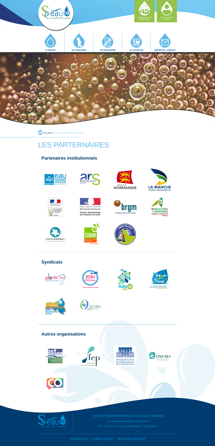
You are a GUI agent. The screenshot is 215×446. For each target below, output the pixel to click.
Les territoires (79, 50)
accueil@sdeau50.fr (133, 426)
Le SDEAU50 (50, 50)
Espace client (103, 438)
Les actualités (136, 50)
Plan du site (79, 438)
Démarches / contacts (165, 50)
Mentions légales (131, 438)
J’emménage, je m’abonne (144, 19)
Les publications (108, 50)
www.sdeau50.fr (151, 426)
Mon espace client (167, 19)
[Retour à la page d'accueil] (55, 30)
